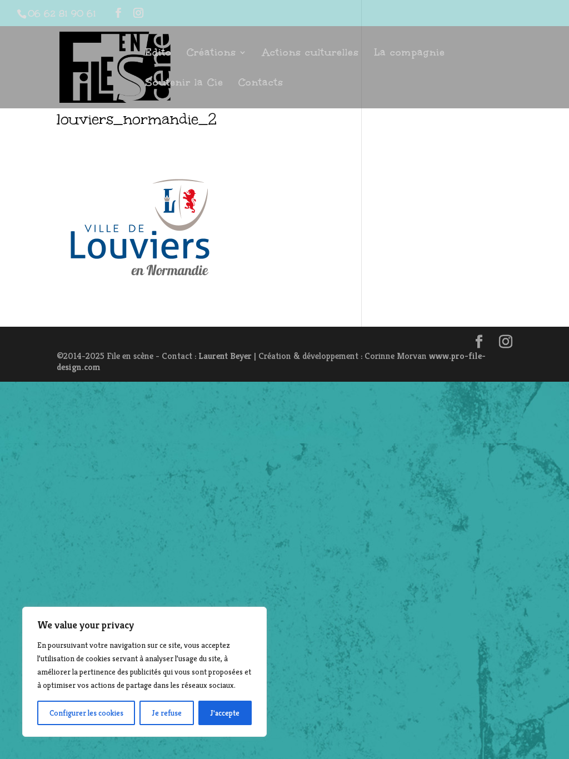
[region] (144, 672)
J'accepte (224, 713)
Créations (211, 53)
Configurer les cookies (86, 713)
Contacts (260, 83)
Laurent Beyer (225, 356)
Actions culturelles (310, 53)
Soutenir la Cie (184, 83)
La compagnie (409, 53)
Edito (158, 53)
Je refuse (167, 713)
